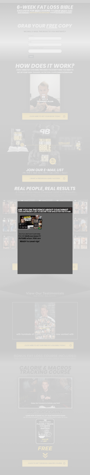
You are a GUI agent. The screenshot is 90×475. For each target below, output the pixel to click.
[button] (71, 209)
